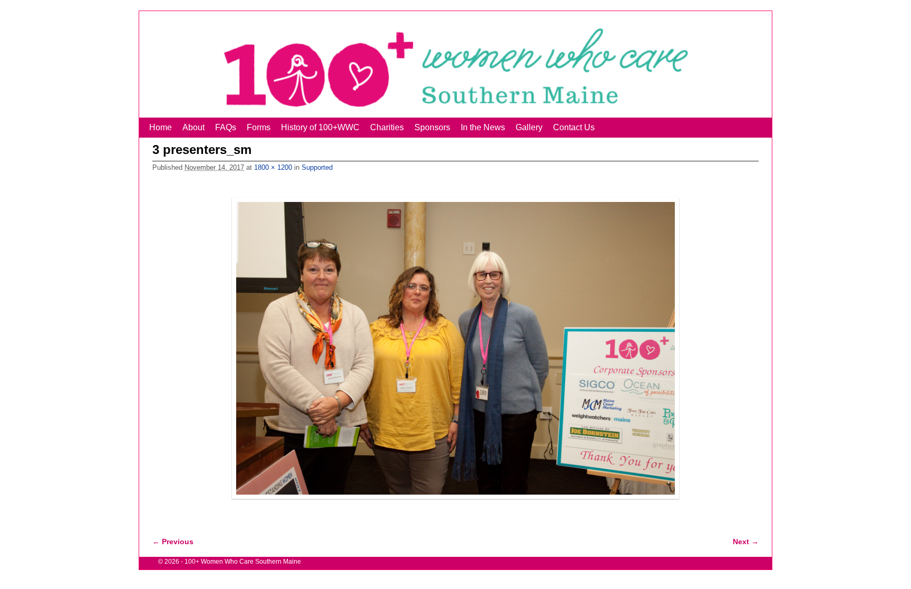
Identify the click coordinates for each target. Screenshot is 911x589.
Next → (746, 541)
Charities (387, 127)
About (193, 127)
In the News (483, 127)
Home (160, 127)
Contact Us (574, 127)
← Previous (172, 541)
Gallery (529, 127)
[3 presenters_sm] (455, 348)
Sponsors (432, 127)
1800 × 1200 (273, 167)
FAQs (225, 127)
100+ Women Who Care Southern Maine (243, 561)
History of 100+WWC (320, 127)
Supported (317, 167)
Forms (258, 127)
